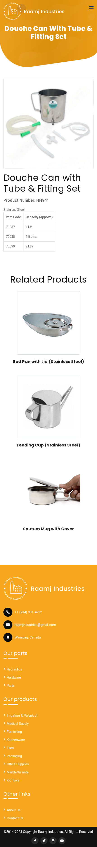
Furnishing (14, 732)
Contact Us (15, 818)
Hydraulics (14, 669)
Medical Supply (18, 724)
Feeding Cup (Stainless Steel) (48, 445)
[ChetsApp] (33, 11)
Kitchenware (16, 740)
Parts (11, 686)
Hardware (14, 677)
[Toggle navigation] (91, 8)
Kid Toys (13, 780)
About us (14, 810)
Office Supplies (18, 764)
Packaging (14, 756)
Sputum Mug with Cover (48, 529)
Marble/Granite (18, 772)
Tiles (10, 748)
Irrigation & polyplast (22, 715)
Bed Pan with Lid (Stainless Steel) (48, 361)
